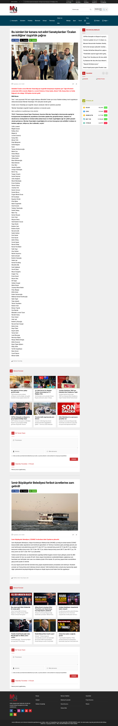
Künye (37, 696)
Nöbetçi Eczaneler (66, 700)
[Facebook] (11, 710)
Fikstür (87, 704)
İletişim (38, 700)
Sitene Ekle (64, 708)
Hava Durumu (64, 704)
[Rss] (15, 714)
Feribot (15, 577)
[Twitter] (15, 710)
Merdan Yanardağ (17, 361)
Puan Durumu (89, 700)
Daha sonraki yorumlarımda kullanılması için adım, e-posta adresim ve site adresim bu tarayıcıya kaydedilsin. (40, 455)
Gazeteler (88, 696)
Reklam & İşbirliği (40, 704)
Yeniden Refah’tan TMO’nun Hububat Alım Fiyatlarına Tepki (39, 1)
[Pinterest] (30, 710)
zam (27, 577)
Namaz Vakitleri (65, 696)
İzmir (18, 577)
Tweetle (25, 40)
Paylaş (16, 40)
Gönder (34, 40)
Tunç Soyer (23, 577)
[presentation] (103, 73)
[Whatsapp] (11, 714)
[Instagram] (18, 710)
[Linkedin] (22, 710)
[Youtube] (26, 710)
